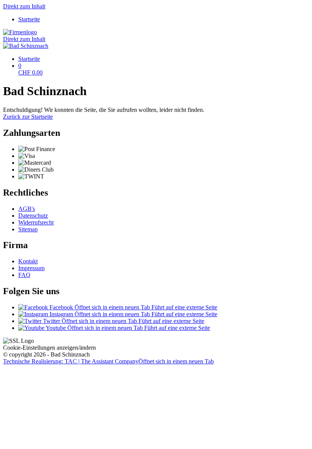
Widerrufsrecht (36, 222)
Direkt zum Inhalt (24, 6)
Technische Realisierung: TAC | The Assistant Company (108, 361)
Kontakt (28, 261)
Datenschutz (33, 215)
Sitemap (28, 229)
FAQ (24, 275)
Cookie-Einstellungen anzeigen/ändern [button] (49, 347)
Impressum (31, 268)
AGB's (26, 208)
